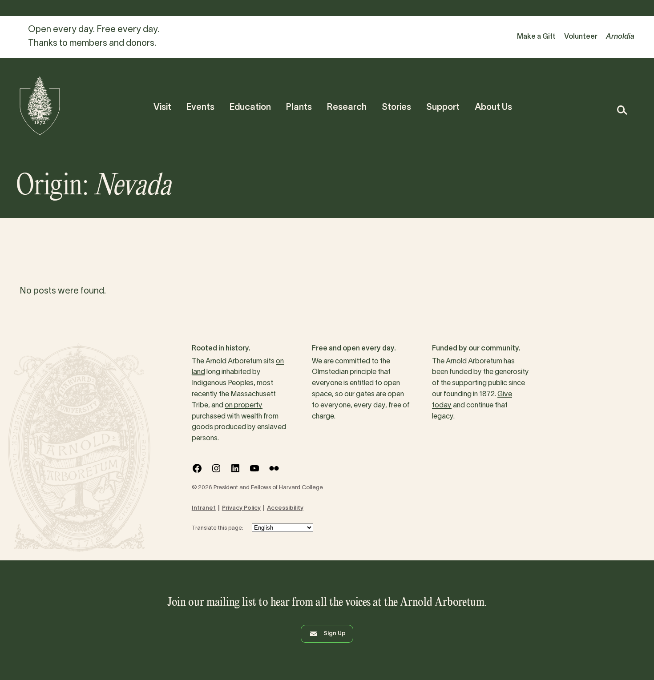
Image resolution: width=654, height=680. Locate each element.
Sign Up (334, 633)
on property (243, 405)
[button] (622, 110)
